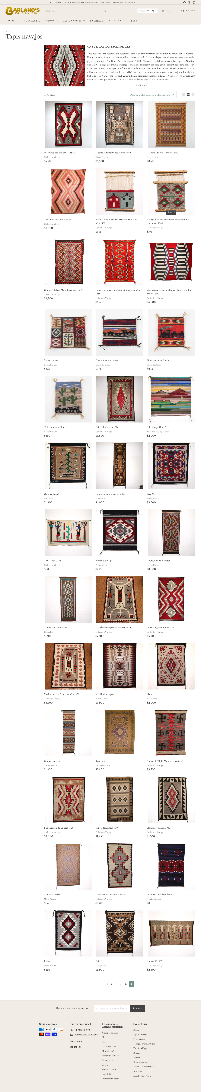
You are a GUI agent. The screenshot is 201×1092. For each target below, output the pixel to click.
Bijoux (51, 20)
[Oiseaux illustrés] (68, 465)
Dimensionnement (110, 1078)
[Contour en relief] (68, 866)
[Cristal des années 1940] (119, 799)
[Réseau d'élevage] (119, 532)
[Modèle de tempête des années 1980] (119, 124)
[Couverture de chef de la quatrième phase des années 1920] (171, 261)
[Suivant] (131, 984)
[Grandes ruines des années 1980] (171, 124)
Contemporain (12, 61)
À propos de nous (110, 1032)
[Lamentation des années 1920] (68, 799)
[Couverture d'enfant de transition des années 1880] (119, 261)
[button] (147, 10)
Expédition (107, 1073)
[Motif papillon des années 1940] (68, 124)
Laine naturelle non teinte (18, 117)
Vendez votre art (109, 1069)
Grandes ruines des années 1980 (162, 152)
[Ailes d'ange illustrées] (171, 399)
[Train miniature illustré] (119, 332)
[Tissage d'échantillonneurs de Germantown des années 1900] (171, 191)
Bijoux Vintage (140, 1034)
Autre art (116, 20)
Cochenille (13, 124)
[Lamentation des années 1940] (119, 866)
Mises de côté (108, 1051)
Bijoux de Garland (16, 171)
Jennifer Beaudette (154, 898)
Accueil (8, 31)
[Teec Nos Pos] (171, 465)
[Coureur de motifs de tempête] (119, 465)
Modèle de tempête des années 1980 (113, 152)
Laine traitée (13, 156)
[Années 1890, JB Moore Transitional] (171, 733)
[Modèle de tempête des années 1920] (119, 599)
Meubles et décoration (143, 1066)
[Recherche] (105, 11)
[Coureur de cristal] (68, 733)
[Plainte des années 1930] (171, 799)
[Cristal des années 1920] (119, 399)
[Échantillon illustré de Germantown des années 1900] (119, 191)
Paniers (136, 1052)
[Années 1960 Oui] (68, 532)
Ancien (24, 61)
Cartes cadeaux (109, 1046)
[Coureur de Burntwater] (171, 532)
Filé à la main (14, 153)
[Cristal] (119, 933)
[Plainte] (171, 666)
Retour (105, 1064)
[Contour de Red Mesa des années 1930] (68, 261)
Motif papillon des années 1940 (59, 152)
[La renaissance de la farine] (171, 866)
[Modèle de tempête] (119, 666)
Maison (13, 20)
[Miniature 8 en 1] (68, 332)
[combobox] (76, 11)
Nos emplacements (110, 1055)
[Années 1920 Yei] (171, 933)
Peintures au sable (141, 1062)
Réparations (107, 1060)
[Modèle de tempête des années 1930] (68, 666)
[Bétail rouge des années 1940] (171, 599)
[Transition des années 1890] (68, 191)
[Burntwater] (119, 733)
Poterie (136, 1057)
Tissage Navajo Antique (144, 1043)
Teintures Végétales (16, 121)
